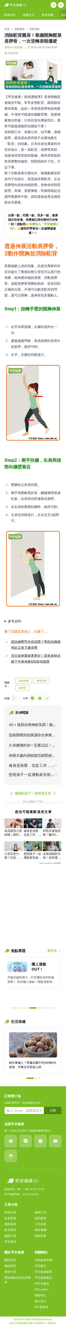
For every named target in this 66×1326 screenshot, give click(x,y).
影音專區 (10, 1230)
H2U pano (41, 1289)
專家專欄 (40, 1230)
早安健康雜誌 (43, 1277)
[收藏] (14, 698)
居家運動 (34, 28)
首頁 (7, 28)
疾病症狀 (10, 1212)
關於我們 (10, 1260)
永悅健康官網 (43, 1260)
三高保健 (40, 1224)
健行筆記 (40, 1301)
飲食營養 (10, 1218)
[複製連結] (47, 698)
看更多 (52, 951)
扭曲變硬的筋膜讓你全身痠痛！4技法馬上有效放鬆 (30, 736)
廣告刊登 (10, 1272)
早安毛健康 (41, 1283)
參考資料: (15, 621)
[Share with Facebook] (40, 698)
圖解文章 (10, 1236)
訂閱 (53, 1110)
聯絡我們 (10, 1266)
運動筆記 (40, 1295)
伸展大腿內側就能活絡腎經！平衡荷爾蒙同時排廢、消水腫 (32, 756)
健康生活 (40, 1212)
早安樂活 (10, 1241)
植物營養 (40, 1236)
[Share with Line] (32, 698)
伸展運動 (41, 680)
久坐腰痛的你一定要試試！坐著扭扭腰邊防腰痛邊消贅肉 (32, 746)
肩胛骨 (22, 688)
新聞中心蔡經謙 (13, 47)
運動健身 (19, 28)
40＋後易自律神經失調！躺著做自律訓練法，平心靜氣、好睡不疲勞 (32, 725)
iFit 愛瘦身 (41, 1307)
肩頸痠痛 (24, 680)
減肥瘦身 (40, 1218)
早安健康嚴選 (43, 1272)
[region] (33, 224)
